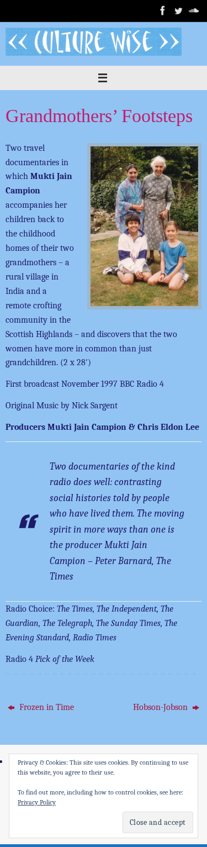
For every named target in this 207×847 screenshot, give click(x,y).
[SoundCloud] (193, 10)
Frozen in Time (45, 707)
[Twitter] (178, 10)
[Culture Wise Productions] (163, 10)
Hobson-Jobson (161, 707)
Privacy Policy (37, 802)
